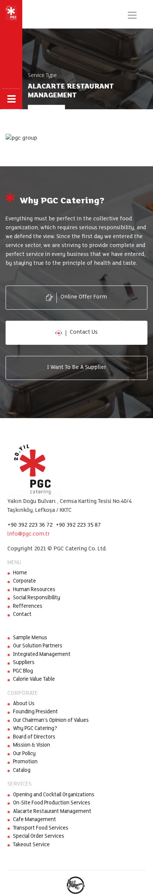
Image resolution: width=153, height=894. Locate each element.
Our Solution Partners (37, 646)
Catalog (21, 770)
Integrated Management (42, 654)
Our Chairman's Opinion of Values (51, 720)
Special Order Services (38, 836)
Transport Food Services (40, 828)
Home (20, 573)
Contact (22, 614)
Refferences (27, 606)
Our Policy (24, 754)
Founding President (35, 712)
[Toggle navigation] (132, 15)
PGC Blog (23, 671)
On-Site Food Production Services (51, 803)
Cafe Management (34, 820)
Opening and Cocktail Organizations (53, 795)
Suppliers (24, 663)
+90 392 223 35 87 (78, 525)
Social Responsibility (36, 598)
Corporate (24, 581)
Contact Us (84, 332)
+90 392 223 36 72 (29, 525)
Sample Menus (30, 638)
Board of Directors (34, 737)
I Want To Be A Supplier (76, 367)
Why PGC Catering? (35, 728)
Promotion (25, 762)
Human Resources (34, 590)
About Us (24, 704)
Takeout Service (31, 845)
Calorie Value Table (34, 679)
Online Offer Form (84, 297)
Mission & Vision (31, 745)
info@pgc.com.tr (28, 534)
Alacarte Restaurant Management (52, 811)
